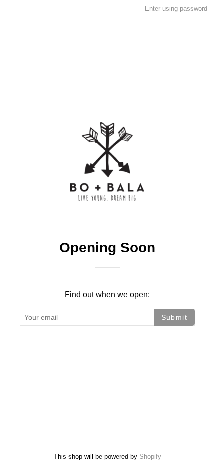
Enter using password (176, 8)
